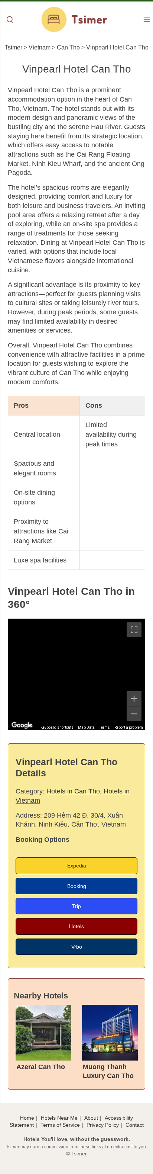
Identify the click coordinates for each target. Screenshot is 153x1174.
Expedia (76, 866)
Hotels (76, 926)
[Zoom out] (134, 713)
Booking (76, 886)
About (91, 1118)
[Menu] (147, 20)
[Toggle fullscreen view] (134, 629)
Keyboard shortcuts (57, 727)
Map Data (86, 727)
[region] (76, 674)
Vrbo (76, 947)
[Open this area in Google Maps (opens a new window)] (22, 725)
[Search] (10, 20)
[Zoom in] (134, 698)
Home (27, 1118)
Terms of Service (60, 1125)
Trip (76, 906)
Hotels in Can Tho (73, 791)
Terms (104, 727)
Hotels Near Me (59, 1118)
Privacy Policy (103, 1125)
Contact (135, 1125)
